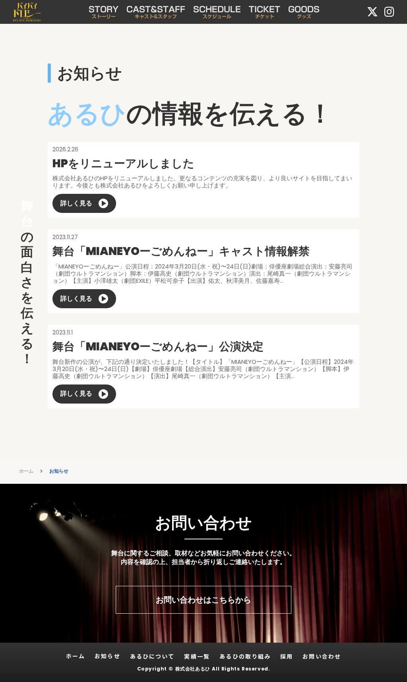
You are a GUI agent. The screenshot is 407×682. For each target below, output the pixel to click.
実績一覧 (197, 656)
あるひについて (152, 656)
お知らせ (58, 471)
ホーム (26, 471)
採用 (286, 656)
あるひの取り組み (245, 656)
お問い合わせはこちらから (203, 599)
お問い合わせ (321, 656)
